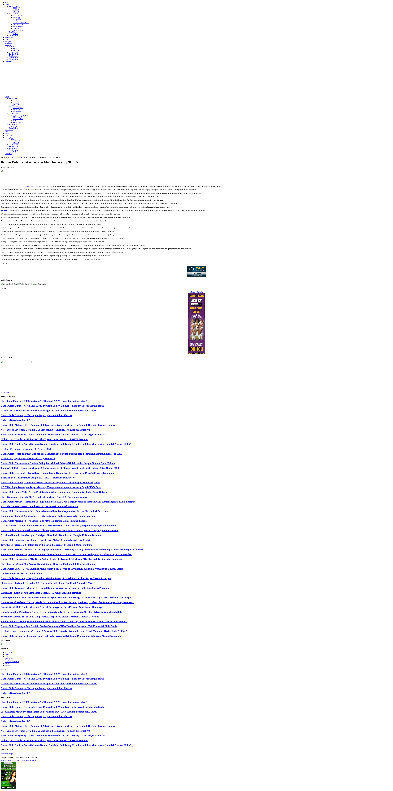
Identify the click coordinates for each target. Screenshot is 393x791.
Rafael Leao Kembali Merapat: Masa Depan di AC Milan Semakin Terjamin (41, 592)
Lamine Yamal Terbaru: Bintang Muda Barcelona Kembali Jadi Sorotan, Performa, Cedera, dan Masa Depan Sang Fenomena (67, 602)
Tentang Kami (26, 760)
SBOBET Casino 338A (21, 23)
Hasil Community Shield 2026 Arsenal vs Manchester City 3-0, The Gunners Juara (44, 497)
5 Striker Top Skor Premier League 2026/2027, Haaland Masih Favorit (38, 477)
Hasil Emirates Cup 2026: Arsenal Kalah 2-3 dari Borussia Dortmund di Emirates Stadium (48, 564)
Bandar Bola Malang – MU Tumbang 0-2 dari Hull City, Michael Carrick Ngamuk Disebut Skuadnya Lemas (58, 425)
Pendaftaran (9, 37)
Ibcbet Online (9, 658)
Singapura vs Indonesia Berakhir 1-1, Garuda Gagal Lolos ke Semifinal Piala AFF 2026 (47, 583)
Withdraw (8, 41)
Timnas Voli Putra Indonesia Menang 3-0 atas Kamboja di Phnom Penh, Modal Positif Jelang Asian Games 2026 (60, 468)
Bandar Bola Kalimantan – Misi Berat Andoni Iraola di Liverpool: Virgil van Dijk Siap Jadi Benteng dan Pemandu (61, 559)
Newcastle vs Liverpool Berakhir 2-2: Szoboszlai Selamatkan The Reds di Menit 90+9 (45, 429)
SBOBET (16, 8)
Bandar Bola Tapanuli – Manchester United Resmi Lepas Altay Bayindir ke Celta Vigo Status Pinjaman (55, 588)
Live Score (8, 43)
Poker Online (13, 35)
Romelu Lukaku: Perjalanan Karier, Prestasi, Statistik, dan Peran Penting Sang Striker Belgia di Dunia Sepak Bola (61, 612)
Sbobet (7, 663)
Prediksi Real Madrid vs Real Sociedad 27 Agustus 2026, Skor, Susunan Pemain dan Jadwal (49, 410)
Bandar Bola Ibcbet (31, 186)
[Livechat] (196, 276)
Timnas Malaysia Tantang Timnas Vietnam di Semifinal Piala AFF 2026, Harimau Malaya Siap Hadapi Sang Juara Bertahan (66, 554)
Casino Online (13, 21)
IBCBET (16, 12)
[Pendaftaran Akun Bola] (196, 354)
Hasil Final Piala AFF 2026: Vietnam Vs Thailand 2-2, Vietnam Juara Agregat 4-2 (44, 401)
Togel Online (13, 32)
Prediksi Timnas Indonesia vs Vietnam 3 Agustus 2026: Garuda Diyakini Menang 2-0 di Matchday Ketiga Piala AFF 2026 (64, 631)
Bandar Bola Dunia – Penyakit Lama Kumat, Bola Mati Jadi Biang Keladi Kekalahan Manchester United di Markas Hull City (67, 444)
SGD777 (16, 28)
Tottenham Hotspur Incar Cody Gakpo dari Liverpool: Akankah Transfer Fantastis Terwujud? (50, 616)
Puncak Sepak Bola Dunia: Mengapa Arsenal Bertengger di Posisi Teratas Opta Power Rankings (51, 607)
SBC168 (16, 10)
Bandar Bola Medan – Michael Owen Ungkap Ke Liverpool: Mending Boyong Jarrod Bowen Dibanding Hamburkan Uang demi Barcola (72, 549)
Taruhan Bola (13, 6)
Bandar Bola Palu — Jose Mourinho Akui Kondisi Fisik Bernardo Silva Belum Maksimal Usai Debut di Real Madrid (62, 568)
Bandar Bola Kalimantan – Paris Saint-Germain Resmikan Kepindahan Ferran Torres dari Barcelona (54, 511)
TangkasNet (17, 17)
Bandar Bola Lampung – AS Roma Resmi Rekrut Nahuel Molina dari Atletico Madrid (46, 540)
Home (7, 2)
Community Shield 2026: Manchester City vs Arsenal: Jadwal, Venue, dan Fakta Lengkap (48, 516)
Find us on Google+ (7, 754)
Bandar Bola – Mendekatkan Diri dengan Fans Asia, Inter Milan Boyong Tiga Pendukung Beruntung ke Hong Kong (62, 453)
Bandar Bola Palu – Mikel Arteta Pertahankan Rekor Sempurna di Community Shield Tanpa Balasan (54, 492)
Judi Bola (12, 47)
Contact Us (12, 760)
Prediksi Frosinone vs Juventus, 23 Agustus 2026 (26, 449)
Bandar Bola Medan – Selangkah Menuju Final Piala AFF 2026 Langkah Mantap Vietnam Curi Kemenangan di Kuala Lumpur (68, 501)
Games (7, 4)
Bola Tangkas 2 (18, 15)
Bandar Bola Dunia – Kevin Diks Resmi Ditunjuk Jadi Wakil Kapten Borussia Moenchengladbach (52, 405)
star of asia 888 (18, 26)
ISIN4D (15, 34)
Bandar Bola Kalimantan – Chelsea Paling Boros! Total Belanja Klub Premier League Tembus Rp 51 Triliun (58, 463)
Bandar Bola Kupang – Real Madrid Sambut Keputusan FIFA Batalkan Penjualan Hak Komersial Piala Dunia (59, 626)
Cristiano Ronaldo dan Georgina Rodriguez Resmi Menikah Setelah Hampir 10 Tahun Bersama (51, 535)
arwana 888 (17, 19)
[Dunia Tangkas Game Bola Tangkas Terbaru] (8, 788)
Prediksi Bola (13, 58)
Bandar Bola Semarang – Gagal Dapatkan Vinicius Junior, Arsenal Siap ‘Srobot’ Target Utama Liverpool (56, 578)
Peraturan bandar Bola (12, 662)
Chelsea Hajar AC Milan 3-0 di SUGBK (22, 573)
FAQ (18, 760)
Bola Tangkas (13, 13)
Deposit (7, 39)
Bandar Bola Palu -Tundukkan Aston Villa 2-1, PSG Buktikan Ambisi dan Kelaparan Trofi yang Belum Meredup (60, 530)
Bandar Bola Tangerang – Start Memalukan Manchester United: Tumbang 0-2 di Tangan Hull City (53, 434)
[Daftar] (5, 392)
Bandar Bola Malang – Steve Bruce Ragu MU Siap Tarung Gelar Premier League (44, 520)
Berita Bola (8, 61)
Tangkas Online (14, 54)
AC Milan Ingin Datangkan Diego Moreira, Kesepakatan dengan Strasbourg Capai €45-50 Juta (51, 487)
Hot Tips (8, 45)
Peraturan (4, 760)
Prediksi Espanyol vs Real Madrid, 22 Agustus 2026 (28, 458)
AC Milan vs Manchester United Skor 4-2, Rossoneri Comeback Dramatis (39, 506)
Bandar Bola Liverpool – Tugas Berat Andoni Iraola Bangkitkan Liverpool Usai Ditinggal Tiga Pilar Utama (57, 473)
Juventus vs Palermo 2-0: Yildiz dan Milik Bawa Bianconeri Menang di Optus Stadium (46, 544)
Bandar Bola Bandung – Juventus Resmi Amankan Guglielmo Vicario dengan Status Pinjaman (50, 482)
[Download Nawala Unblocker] (196, 292)
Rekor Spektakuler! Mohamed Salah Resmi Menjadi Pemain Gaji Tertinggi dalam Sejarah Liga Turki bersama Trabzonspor (66, 597)
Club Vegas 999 (18, 24)
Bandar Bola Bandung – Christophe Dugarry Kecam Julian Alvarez (36, 415)
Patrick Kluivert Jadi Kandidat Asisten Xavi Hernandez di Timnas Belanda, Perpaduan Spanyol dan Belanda (58, 525)
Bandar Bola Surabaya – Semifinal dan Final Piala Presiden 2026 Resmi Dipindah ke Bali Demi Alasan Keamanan (61, 636)
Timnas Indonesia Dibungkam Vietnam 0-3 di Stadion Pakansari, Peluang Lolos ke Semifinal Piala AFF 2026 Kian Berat (64, 621)
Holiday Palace (18, 30)
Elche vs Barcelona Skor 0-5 (15, 420)
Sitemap (34, 760)
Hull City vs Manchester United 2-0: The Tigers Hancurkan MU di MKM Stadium (44, 439)
